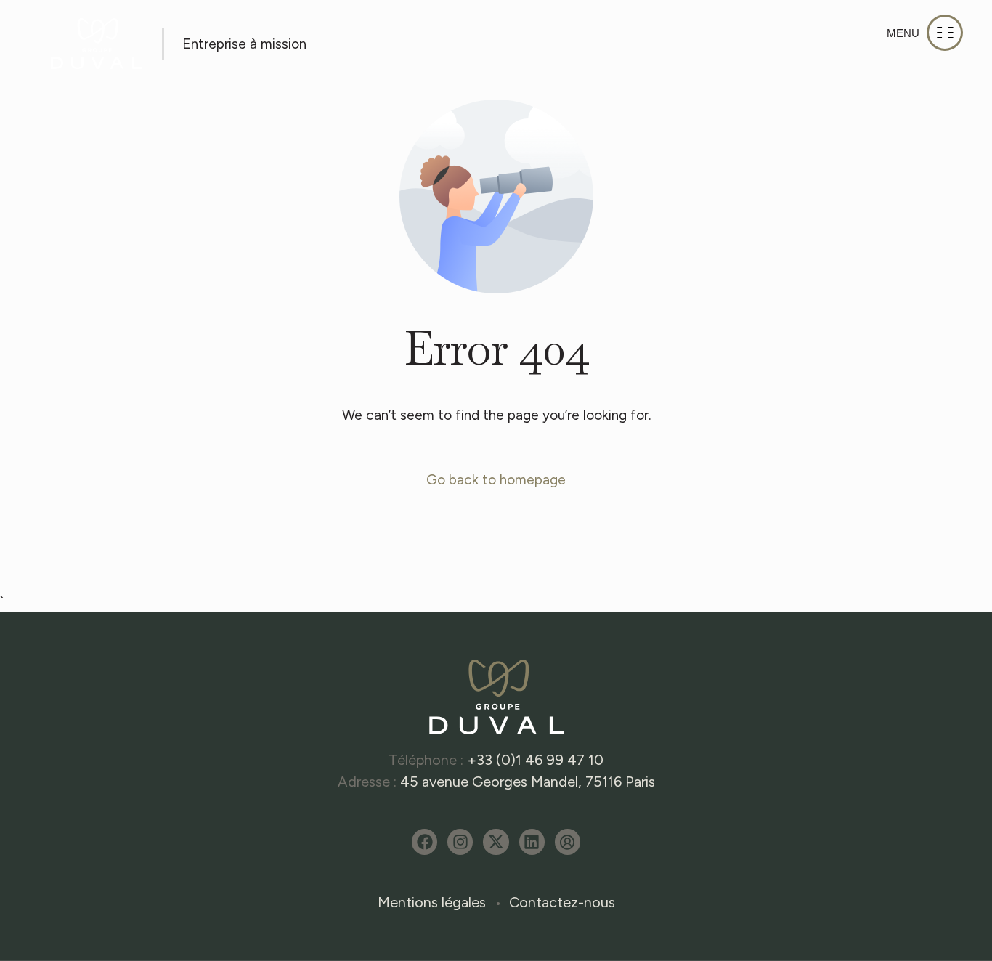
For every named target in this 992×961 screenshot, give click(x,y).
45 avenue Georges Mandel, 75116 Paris (527, 781)
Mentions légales (432, 902)
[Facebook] (424, 841)
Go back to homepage (496, 479)
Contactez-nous (562, 902)
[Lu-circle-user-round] (567, 841)
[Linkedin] (532, 841)
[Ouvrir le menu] (925, 33)
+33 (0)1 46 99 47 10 (535, 760)
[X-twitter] (495, 841)
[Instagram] (460, 841)
